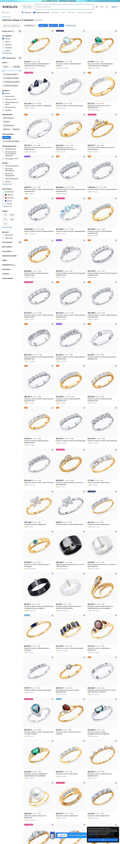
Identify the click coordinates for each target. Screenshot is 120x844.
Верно (10, 11)
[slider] (3, 71)
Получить (62, 835)
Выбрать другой (26, 11)
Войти (114, 7)
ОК (103, 840)
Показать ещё (7, 53)
